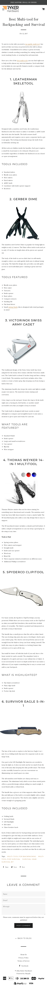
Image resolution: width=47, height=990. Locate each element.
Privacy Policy (23, 958)
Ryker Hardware (26, 971)
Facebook (24, 966)
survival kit (8, 862)
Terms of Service (23, 961)
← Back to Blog (23, 938)
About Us (23, 955)
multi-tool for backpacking (21, 856)
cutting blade (12, 307)
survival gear (29, 859)
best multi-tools (22, 61)
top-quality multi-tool (32, 44)
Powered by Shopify (23, 974)
